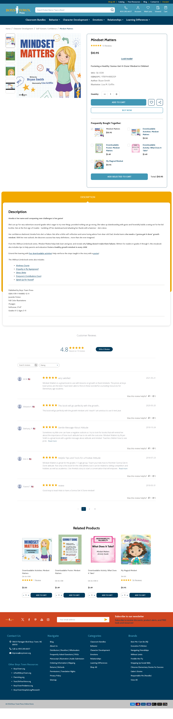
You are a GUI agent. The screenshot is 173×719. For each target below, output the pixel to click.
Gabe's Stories (136, 671)
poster (96, 253)
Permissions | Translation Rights (62, 671)
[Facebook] (29, 619)
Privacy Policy (55, 676)
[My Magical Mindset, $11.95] (136, 549)
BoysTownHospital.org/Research (27, 690)
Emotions (98, 19)
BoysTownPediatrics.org (23, 686)
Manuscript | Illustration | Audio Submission (67, 659)
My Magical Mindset (114, 161)
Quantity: (95, 94)
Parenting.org (19, 677)
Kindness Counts (22, 265)
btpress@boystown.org (21, 653)
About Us (54, 646)
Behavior (53, 19)
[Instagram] (48, 619)
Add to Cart (118, 102)
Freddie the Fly (137, 659)
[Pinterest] (35, 619)
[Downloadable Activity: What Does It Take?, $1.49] (103, 549)
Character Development (75, 19)
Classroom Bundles (36, 19)
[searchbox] (25, 365)
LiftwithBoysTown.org (22, 673)
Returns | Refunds (57, 667)
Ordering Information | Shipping (62, 663)
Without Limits (136, 654)
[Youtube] (42, 619)
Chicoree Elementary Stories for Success (147, 667)
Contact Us (154, 2)
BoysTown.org (19, 669)
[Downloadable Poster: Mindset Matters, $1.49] (70, 549)
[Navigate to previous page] (78, 509)
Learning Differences (137, 19)
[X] (23, 619)
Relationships (114, 19)
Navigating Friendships (140, 650)
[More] (59, 19)
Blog (145, 2)
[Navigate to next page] (95, 509)
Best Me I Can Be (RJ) (139, 642)
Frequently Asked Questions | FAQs (64, 654)
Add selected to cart (119, 176)
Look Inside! (127, 58)
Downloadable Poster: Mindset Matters (113, 148)
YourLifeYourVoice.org (22, 681)
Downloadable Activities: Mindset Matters (151, 132)
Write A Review (104, 349)
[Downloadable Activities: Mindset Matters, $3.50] (37, 549)
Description (87, 197)
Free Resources (134, 2)
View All (134, 680)
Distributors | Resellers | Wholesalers (64, 650)
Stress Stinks (21, 272)
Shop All (111, 2)
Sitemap (53, 680)
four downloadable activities (40, 253)
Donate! (165, 2)
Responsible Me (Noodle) (141, 676)
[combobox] (49, 365)
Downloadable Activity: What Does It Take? (152, 148)
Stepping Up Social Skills (141, 663)
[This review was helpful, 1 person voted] (149, 396)
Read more (52, 441)
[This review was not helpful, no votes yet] (153, 396)
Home (8, 29)
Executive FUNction (139, 646)
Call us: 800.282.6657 (21, 649)
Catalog (121, 2)
